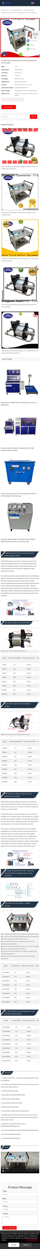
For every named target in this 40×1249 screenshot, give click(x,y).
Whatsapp (33, 49)
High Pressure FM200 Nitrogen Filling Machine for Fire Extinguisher (18, 404)
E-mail (4, 1206)
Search (33, 116)
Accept (14, 1245)
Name (4, 1191)
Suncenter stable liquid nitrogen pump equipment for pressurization (19, 214)
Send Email (33, 40)
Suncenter (4, 10)
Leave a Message (9, 1228)
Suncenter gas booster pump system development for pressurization (19, 306)
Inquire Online (8, 107)
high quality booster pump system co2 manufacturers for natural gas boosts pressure (20, 352)
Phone (4, 1198)
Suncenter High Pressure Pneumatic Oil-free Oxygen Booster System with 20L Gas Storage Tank (18, 540)
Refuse (26, 1245)
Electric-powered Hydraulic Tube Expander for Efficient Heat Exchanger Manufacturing (18, 495)
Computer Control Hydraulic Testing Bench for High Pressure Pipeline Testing (17, 449)
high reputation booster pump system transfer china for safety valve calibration (19, 168)
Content (5, 1213)
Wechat (32, 45)
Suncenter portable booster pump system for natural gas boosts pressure (20, 260)
